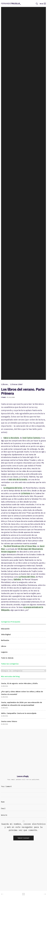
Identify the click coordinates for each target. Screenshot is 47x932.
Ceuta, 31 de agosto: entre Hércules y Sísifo (19, 683)
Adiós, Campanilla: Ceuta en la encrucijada (18, 713)
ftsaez (3, 397)
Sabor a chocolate (11, 438)
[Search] (37, 4)
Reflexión (5, 640)
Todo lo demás (7, 658)
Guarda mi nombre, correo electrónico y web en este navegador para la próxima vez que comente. (23, 827)
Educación (5, 629)
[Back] (23, 894)
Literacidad (16, 384)
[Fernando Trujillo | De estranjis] (11, 3)
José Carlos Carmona (31, 438)
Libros (4, 384)
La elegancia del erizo (12, 488)
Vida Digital (6, 634)
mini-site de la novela (18, 479)
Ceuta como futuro (9, 721)
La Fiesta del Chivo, (27, 577)
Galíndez (17, 579)
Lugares (4, 652)
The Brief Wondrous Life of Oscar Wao (19, 546)
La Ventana (25, 493)
